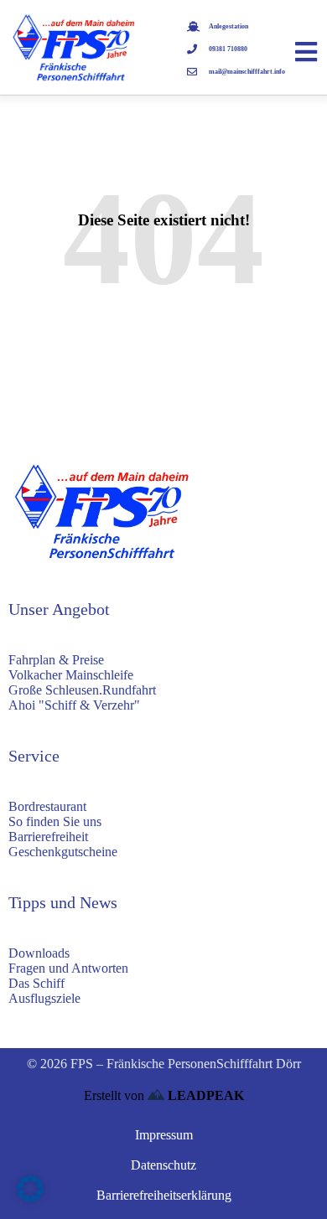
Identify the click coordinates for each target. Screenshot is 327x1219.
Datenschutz (163, 1165)
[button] (30, 1189)
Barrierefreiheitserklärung (163, 1195)
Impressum (164, 1135)
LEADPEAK (204, 1095)
